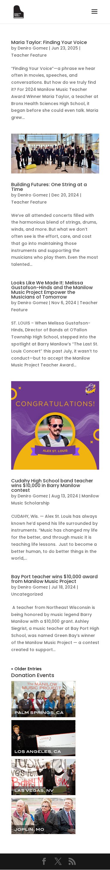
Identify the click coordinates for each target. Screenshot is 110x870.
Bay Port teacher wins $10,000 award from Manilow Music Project (54, 579)
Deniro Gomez (33, 48)
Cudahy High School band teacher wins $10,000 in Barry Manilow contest (52, 485)
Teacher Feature (29, 55)
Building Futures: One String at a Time (49, 187)
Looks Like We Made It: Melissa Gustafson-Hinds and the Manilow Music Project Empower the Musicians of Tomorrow (52, 289)
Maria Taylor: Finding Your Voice (49, 42)
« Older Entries (26, 669)
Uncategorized (27, 594)
